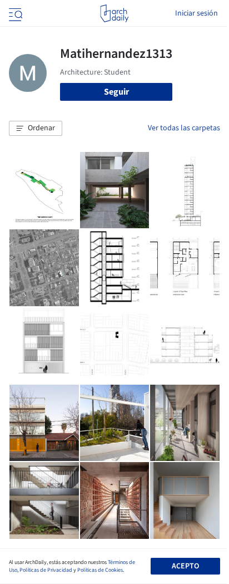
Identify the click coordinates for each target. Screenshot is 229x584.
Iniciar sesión (196, 13)
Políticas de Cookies (100, 570)
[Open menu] (14, 13)
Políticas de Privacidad (45, 570)
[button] (35, 128)
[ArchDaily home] (114, 13)
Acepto (185, 566)
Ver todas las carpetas (184, 128)
